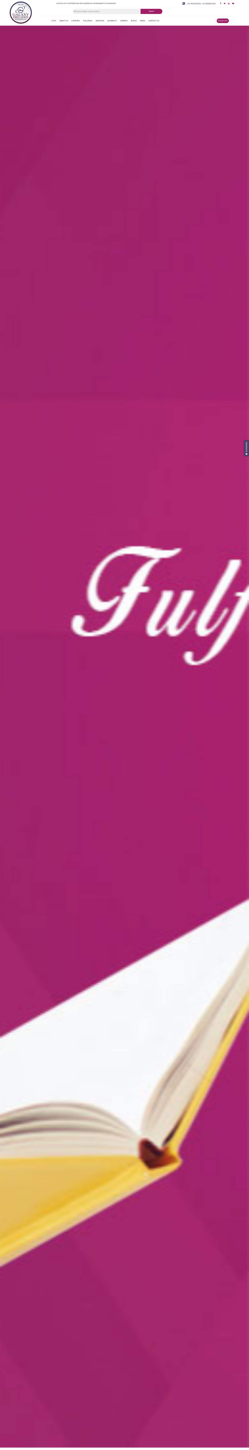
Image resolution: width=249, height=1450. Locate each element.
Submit (177, 69)
